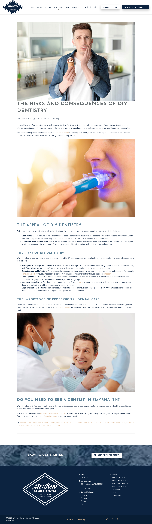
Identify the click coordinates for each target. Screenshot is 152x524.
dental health (104, 423)
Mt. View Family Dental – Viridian (53, 413)
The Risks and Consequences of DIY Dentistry (46, 425)
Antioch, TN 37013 (87, 488)
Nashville (84, 504)
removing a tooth (28, 274)
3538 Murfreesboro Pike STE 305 (92, 484)
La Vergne (84, 495)
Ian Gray (39, 119)
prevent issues (64, 307)
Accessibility (80, 519)
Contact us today (50, 416)
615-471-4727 (86, 477)
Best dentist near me (82, 423)
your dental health (62, 133)
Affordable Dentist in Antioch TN (31, 423)
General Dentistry (53, 119)
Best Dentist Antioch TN (65, 423)
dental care (95, 423)
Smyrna (84, 498)
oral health (130, 423)
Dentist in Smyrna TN (117, 423)
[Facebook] (107, 519)
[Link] (13, 7)
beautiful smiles (50, 423)
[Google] (117, 519)
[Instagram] (112, 519)
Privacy (70, 519)
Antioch (84, 501)
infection (107, 274)
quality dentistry (23, 425)
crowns (80, 282)
